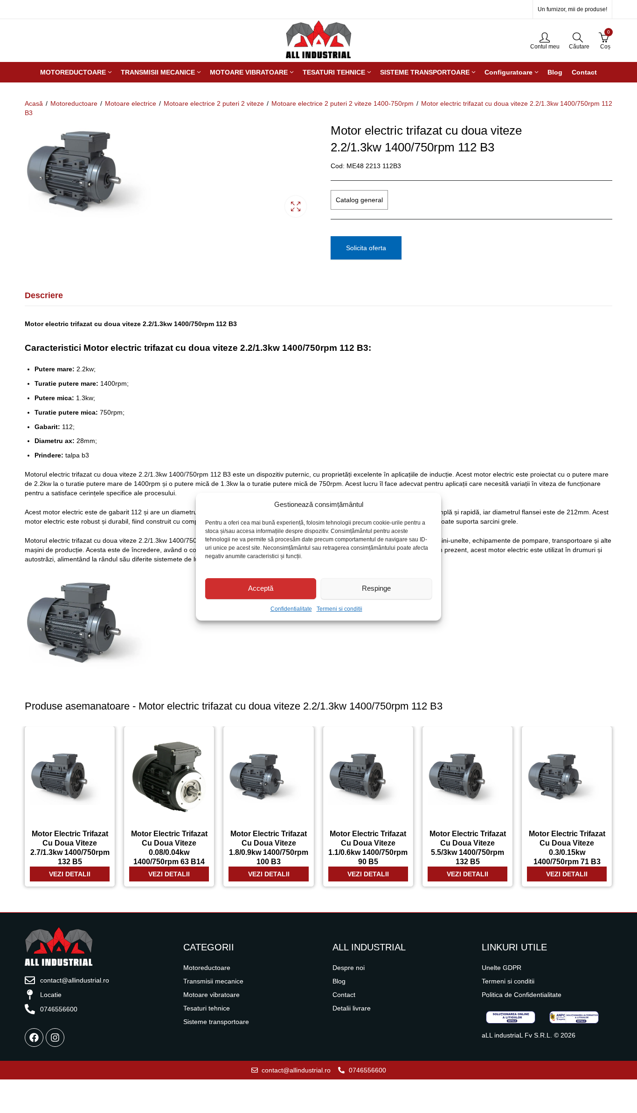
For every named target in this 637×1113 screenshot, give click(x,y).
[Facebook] (34, 1037)
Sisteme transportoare (216, 1021)
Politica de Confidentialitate (521, 994)
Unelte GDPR (501, 967)
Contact (343, 994)
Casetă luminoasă (295, 206)
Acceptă (260, 588)
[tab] (44, 296)
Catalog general (359, 200)
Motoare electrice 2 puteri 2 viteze (214, 103)
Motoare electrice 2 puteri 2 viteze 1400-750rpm (342, 103)
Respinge (376, 588)
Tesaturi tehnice (206, 1008)
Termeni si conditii (339, 609)
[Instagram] (55, 1037)
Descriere (44, 295)
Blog (339, 981)
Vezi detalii (69, 874)
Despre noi (348, 967)
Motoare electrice (130, 103)
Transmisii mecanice (213, 981)
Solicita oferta (366, 248)
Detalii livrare (351, 1008)
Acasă (34, 103)
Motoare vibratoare (211, 994)
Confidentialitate (291, 609)
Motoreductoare (73, 103)
